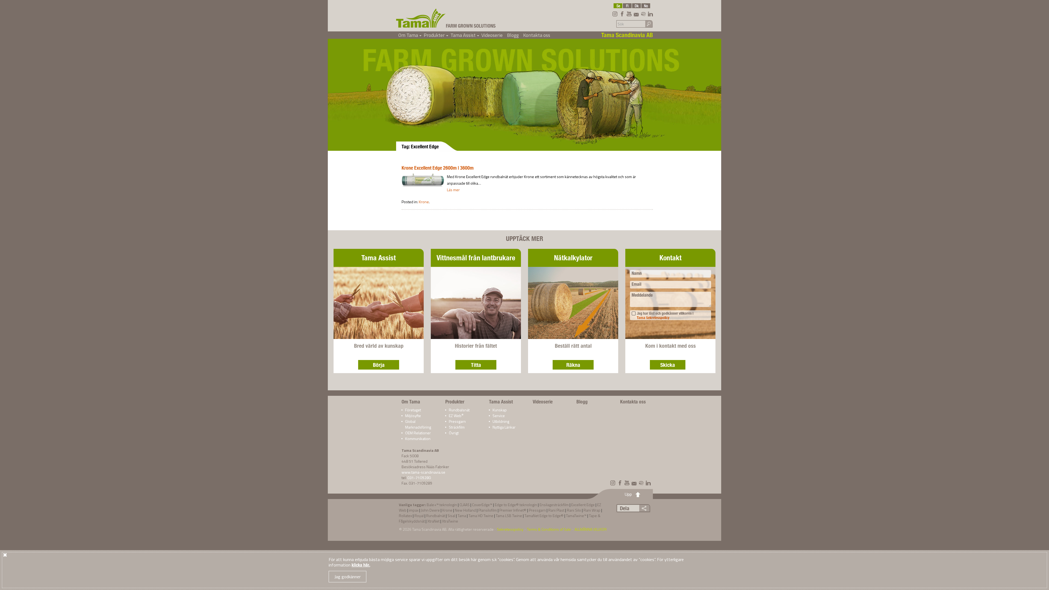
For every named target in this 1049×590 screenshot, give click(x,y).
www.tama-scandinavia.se (423, 472)
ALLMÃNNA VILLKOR (590, 529)
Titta (476, 365)
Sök (649, 23)
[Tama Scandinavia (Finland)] (627, 5)
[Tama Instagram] (614, 13)
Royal (419, 515)
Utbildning (501, 421)
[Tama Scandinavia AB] (421, 18)
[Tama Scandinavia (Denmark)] (636, 5)
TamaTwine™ (576, 515)
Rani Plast (556, 510)
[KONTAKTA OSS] (636, 13)
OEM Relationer (418, 433)
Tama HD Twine (480, 515)
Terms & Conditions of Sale (549, 529)
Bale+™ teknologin (442, 505)
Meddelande (642, 295)
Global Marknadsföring (418, 424)
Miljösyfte (413, 415)
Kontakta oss (536, 35)
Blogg (513, 35)
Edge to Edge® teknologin (516, 505)
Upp (628, 494)
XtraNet (433, 521)
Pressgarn (457, 421)
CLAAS (464, 505)
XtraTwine (450, 521)
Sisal (451, 515)
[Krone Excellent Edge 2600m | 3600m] (423, 180)
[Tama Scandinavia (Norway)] (645, 5)
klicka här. (361, 565)
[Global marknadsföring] (643, 13)
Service (499, 415)
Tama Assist (464, 35)
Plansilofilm (487, 510)
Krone (424, 202)
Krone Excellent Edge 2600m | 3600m (438, 168)
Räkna (573, 365)
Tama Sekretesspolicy (653, 317)
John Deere (430, 510)
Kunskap (500, 410)
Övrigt (454, 433)
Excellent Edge (583, 505)
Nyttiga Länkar (504, 427)
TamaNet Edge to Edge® (544, 515)
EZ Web (456, 415)
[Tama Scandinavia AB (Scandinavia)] (618, 5)
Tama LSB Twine (509, 515)
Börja (379, 365)
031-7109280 (419, 477)
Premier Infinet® (512, 510)
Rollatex (405, 515)
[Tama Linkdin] (650, 13)
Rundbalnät (435, 515)
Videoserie (492, 35)
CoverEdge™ (482, 505)
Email (636, 284)
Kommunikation (418, 438)
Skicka (667, 365)
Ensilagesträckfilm (554, 505)
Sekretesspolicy (510, 529)
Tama (462, 515)
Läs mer (453, 190)
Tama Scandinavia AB (429, 529)
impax (414, 510)
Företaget (413, 410)
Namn (637, 273)
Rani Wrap (592, 510)
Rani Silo (574, 510)
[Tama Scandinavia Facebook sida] (622, 13)
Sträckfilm (457, 427)
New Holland (465, 510)
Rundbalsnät (459, 410)
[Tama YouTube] (629, 13)
